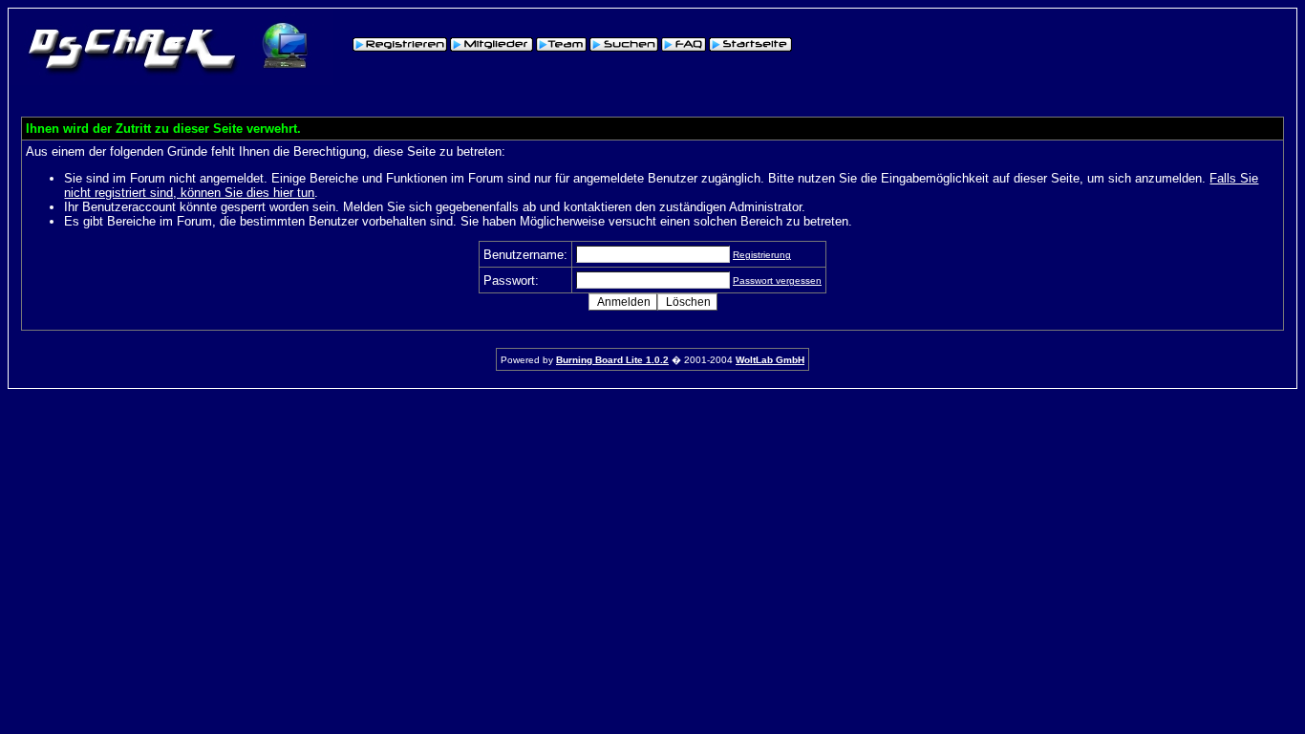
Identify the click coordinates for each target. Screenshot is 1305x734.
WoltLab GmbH (770, 360)
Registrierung (762, 254)
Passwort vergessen (777, 280)
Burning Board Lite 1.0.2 (612, 360)
